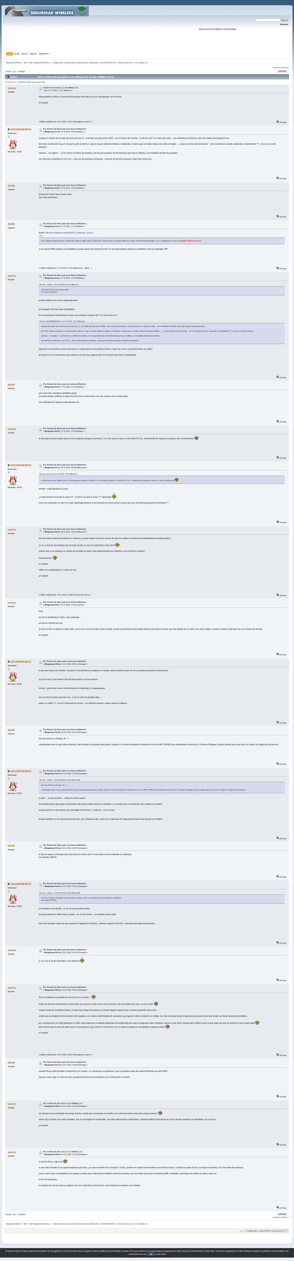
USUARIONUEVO (107, 63)
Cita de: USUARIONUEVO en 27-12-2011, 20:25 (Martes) (62, 321)
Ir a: (241, 1231)
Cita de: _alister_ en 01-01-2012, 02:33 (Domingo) (59, 893)
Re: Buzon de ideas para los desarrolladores (64, 129)
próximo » (285, 68)
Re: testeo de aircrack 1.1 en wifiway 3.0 (62, 1103)
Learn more (160, 1254)
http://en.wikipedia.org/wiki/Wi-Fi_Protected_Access (69, 232)
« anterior (276, 68)
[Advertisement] (147, 44)
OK (151, 1254)
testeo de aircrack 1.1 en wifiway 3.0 (60, 87)
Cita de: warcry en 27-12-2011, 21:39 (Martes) (58, 474)
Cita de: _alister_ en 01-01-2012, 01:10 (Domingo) (59, 780)
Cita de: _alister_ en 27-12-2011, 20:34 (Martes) (58, 285)
